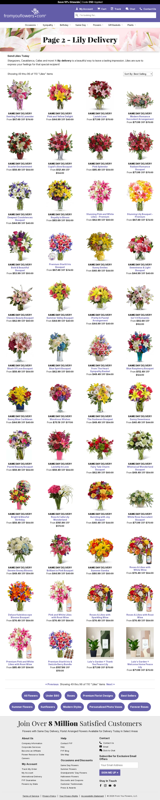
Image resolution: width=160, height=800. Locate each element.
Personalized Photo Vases (106, 706)
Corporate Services (31, 747)
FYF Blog (65, 751)
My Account (29, 764)
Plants (131, 25)
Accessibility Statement (92, 796)
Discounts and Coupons (72, 780)
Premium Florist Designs (98, 695)
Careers (26, 758)
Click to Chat (109, 750)
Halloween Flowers (70, 776)
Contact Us (108, 743)
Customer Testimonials (71, 784)
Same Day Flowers (70, 765)
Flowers (97, 25)
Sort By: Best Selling (135, 73)
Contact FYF (66, 743)
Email (105, 747)
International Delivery (32, 776)
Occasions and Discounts (77, 760)
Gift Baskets (114, 25)
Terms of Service (30, 796)
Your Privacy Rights (68, 796)
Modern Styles (72, 706)
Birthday (64, 25)
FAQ (63, 747)
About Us (27, 738)
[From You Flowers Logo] (25, 13)
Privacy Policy (49, 796)
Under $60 (52, 695)
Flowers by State (30, 784)
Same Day (80, 25)
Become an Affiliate (31, 751)
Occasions (30, 25)
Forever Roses (139, 706)
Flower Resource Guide (33, 754)
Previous (53, 684)
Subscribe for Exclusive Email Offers (117, 758)
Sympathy (48, 25)
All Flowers (31, 695)
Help (63, 738)
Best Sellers (128, 695)
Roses (71, 695)
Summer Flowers (22, 706)
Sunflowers (48, 706)
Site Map (65, 754)
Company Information (32, 743)
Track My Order (29, 769)
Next (109, 684)
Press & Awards (68, 788)
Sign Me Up (108, 772)
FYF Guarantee (29, 780)
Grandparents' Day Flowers (74, 773)
